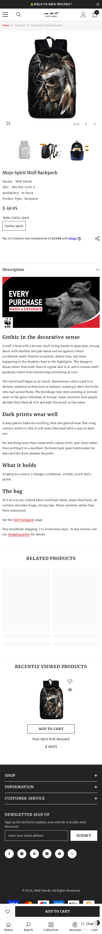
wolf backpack (23, 520)
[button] (86, 124)
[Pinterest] (34, 853)
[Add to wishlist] (7, 911)
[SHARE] (96, 238)
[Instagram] (21, 853)
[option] (51, 80)
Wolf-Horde (23, 181)
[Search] (19, 14)
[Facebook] (9, 853)
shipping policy (19, 534)
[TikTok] (46, 853)
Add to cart (57, 911)
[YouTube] (59, 853)
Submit (83, 835)
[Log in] (83, 14)
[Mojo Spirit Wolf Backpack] (51, 700)
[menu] (5, 14)
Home (5, 25)
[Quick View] (70, 689)
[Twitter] (72, 853)
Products (20, 25)
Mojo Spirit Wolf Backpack (51, 739)
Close (98, 4)
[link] (26, 636)
